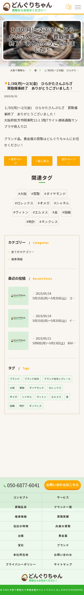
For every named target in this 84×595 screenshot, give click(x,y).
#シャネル (61, 203)
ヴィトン (41, 396)
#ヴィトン (20, 212)
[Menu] (77, 6)
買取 (22, 387)
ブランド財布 (31, 378)
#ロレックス (24, 203)
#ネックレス (48, 221)
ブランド (15, 378)
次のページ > (68, 161)
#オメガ (44, 203)
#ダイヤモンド (55, 193)
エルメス (56, 396)
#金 (55, 212)
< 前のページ (15, 161)
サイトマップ (63, 564)
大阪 (12, 387)
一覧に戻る (42, 161)
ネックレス (35, 405)
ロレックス (55, 387)
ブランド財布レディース (57, 378)
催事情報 (17, 259)
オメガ (13, 396)
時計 (22, 405)
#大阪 (22, 193)
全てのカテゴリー (22, 252)
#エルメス (40, 212)
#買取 (35, 193)
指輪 (12, 405)
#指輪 (66, 212)
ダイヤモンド (36, 387)
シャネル (27, 396)
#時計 (30, 221)
